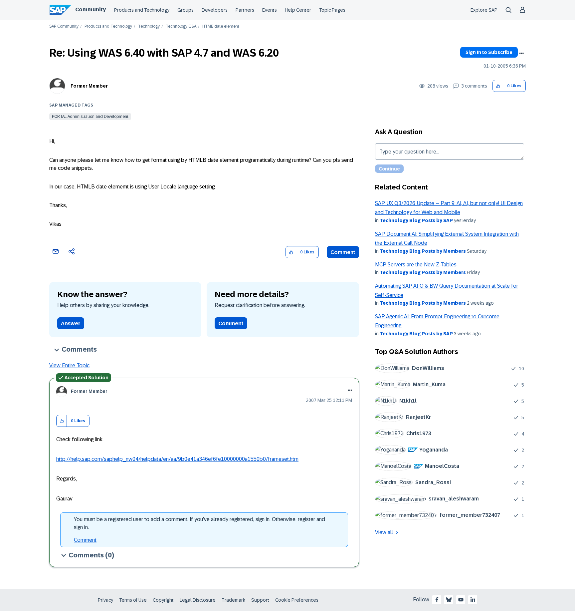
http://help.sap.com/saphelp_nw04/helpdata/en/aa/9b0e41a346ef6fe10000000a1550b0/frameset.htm (177, 459)
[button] (498, 86)
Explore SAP (484, 10)
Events (269, 10)
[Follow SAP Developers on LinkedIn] (473, 599)
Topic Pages (332, 10)
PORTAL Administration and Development (90, 116)
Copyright (163, 600)
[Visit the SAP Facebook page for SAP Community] (437, 599)
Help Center (298, 10)
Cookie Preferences (296, 600)
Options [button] (521, 53)
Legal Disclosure (198, 600)
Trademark (233, 600)
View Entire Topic (69, 365)
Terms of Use (133, 600)
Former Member (89, 86)
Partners (245, 10)
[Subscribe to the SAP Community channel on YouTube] (461, 599)
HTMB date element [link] (220, 26)
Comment (342, 252)
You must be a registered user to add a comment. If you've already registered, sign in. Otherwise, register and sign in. (199, 523)
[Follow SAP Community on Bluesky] (449, 599)
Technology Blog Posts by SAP (416, 220)
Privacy (105, 600)
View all (384, 532)
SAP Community (64, 26)
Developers (215, 10)
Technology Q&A (181, 26)
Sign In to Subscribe (489, 52)
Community (90, 9)
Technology (149, 26)
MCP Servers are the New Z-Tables (416, 264)
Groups (185, 10)
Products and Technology (141, 10)
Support (260, 600)
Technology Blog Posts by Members (423, 251)
